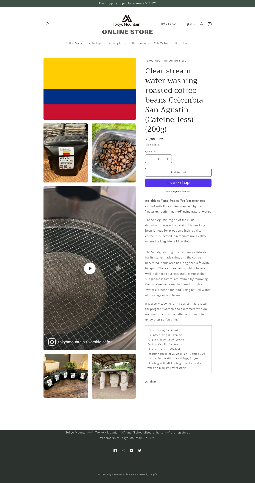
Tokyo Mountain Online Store (121, 474)
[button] (47, 24)
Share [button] (153, 381)
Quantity (150, 151)
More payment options (178, 192)
